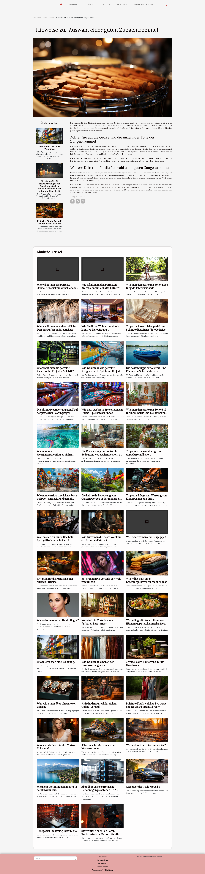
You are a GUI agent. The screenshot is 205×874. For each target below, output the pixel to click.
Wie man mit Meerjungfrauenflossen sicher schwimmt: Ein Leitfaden (54, 454)
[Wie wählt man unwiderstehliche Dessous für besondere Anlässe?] (58, 311)
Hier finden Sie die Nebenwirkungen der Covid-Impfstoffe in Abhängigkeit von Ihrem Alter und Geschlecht (50, 186)
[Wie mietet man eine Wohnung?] (49, 136)
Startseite (37, 17)
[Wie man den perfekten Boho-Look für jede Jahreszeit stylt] (147, 269)
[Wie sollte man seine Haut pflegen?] (58, 604)
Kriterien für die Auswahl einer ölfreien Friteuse (49, 222)
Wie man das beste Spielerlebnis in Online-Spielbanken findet (102, 411)
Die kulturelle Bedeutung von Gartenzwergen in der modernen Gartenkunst (100, 499)
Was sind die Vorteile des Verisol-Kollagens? (57, 747)
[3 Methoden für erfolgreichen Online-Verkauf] (102, 688)
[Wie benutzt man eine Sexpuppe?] (147, 521)
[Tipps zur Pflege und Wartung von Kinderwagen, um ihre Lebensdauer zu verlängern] (147, 480)
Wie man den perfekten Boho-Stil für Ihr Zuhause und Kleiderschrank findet (147, 413)
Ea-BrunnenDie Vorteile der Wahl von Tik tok (101, 580)
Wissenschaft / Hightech (143, 4)
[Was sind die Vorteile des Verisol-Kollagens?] (58, 729)
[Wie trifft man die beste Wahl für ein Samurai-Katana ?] (102, 521)
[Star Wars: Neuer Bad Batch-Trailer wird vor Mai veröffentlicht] (102, 815)
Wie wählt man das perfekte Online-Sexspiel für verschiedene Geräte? (56, 288)
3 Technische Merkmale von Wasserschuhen (98, 747)
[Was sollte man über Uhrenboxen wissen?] (58, 688)
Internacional (89, 4)
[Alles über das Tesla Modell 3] (147, 771)
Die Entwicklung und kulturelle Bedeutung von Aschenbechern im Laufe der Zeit (101, 454)
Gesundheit (73, 4)
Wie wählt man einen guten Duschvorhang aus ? (97, 663)
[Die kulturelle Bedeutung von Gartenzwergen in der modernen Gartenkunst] (102, 480)
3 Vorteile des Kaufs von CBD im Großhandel (145, 663)
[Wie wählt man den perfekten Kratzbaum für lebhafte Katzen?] (102, 269)
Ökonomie (106, 4)
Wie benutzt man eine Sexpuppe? (146, 537)
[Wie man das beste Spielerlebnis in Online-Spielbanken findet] (102, 394)
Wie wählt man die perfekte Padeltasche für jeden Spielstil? (55, 369)
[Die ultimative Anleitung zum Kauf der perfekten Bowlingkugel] (58, 394)
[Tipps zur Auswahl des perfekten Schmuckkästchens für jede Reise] (147, 311)
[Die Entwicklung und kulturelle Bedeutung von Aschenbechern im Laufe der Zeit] (102, 435)
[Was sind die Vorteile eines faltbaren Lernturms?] (102, 604)
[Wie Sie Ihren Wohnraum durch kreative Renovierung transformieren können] (102, 311)
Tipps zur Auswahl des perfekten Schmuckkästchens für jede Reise (145, 328)
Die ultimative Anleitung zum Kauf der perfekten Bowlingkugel (57, 411)
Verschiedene (122, 4)
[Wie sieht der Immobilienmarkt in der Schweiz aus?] (58, 771)
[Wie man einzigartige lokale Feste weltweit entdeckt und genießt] (58, 480)
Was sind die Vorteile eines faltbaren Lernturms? (97, 622)
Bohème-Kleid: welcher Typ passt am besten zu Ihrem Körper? (146, 705)
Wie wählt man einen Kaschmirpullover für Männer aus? (146, 580)
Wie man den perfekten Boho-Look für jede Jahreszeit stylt (147, 286)
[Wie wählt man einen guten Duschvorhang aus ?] (102, 646)
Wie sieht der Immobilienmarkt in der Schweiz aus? (57, 788)
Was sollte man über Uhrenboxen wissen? (56, 705)
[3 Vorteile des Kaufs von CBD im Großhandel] (147, 646)
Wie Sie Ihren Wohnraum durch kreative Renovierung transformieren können (100, 330)
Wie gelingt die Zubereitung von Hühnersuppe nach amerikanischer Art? (147, 623)
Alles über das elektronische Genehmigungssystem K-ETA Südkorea (98, 790)
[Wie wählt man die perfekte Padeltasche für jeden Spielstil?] (58, 352)
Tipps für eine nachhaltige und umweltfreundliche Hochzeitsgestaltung (144, 454)
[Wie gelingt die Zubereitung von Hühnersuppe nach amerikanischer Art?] (147, 604)
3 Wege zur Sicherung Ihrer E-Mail (57, 831)
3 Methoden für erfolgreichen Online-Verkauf (98, 705)
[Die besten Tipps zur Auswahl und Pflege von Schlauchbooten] (147, 352)
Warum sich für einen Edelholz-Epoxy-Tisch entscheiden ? (56, 538)
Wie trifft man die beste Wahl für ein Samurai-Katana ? (101, 538)
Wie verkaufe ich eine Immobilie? (146, 745)
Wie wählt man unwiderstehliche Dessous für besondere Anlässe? (56, 328)
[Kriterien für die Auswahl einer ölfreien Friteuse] (49, 210)
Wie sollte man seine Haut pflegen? (58, 620)
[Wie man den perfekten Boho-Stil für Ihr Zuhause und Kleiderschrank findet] (147, 394)
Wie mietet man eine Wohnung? (49, 147)
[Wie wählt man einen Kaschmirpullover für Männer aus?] (147, 563)
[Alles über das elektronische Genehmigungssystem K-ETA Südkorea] (102, 771)
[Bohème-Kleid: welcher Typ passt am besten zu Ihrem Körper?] (147, 688)
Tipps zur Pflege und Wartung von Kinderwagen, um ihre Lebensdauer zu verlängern (146, 499)
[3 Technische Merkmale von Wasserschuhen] (102, 729)
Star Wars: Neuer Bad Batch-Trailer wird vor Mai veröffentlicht (101, 832)
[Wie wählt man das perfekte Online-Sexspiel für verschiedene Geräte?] (58, 269)
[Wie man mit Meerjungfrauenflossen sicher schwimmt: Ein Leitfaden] (58, 435)
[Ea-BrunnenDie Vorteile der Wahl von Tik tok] (102, 563)
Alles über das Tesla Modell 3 (143, 786)
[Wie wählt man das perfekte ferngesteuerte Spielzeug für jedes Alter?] (102, 352)
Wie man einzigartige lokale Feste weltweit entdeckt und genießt (57, 497)
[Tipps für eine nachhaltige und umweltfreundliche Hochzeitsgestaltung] (147, 435)
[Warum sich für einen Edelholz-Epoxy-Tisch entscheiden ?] (58, 521)
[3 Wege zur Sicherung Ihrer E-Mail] (58, 815)
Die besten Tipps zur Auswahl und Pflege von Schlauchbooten (146, 369)
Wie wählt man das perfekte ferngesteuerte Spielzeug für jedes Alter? (101, 371)
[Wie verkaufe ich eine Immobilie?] (147, 729)
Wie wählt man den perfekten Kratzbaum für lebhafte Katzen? (100, 286)
